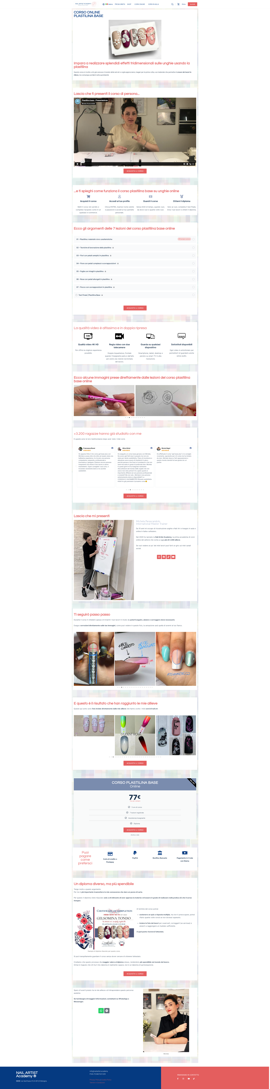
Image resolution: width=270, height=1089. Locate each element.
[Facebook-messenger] (106, 1010)
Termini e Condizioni (97, 1083)
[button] (76, 400)
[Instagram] (159, 557)
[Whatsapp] (101, 1010)
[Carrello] (178, 4)
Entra (184, 4)
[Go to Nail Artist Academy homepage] (86, 4)
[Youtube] (173, 557)
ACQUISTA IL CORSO (135, 830)
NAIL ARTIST (27, 1073)
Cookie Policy (106, 1080)
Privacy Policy (95, 1080)
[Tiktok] (168, 557)
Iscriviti (192, 4)
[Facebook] (164, 557)
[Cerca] (172, 4)
